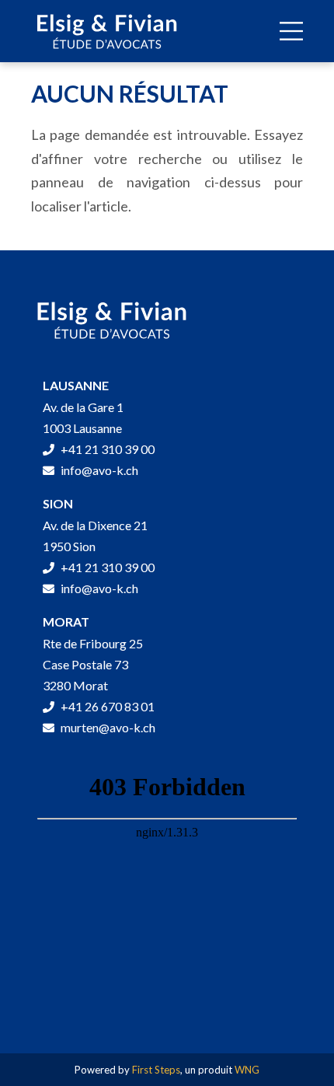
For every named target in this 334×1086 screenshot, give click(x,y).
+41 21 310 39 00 (106, 449)
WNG (247, 1069)
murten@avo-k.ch (106, 727)
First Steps (156, 1069)
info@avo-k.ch (98, 470)
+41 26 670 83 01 (106, 706)
